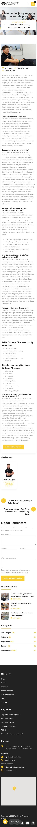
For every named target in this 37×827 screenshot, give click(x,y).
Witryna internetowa (8, 558)
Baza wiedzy (6, 650)
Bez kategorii (6, 633)
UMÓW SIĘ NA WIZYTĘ (13, 447)
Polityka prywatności (8, 726)
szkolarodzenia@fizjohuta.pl (14, 767)
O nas (3, 679)
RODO (3, 730)
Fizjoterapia (10, 70)
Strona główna (18, 22)
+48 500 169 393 (10, 770)
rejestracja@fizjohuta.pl (13, 757)
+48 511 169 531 (10, 760)
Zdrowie (4, 646)
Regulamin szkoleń (7, 722)
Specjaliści (4, 687)
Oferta (3, 683)
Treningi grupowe (7, 694)
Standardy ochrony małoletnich (12, 734)
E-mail (22, 548)
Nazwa (4, 548)
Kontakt (4, 702)
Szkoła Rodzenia (7, 691)
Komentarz (5, 534)
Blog (2, 698)
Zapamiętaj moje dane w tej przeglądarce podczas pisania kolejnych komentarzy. (15, 571)
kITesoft (4, 818)
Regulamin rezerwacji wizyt (10, 714)
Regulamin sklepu (7, 718)
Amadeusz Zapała (8, 480)
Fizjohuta (4, 637)
